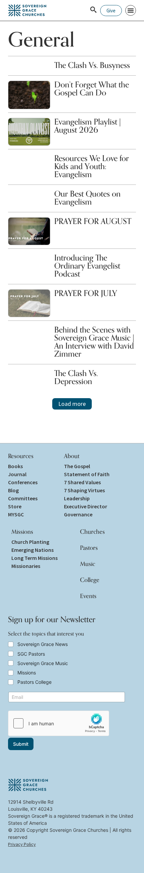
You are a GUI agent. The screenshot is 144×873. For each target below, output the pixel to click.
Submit (20, 744)
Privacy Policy (22, 844)
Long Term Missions (34, 558)
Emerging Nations (32, 550)
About (71, 455)
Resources (20, 455)
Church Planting (30, 541)
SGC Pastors (31, 654)
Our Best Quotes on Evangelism (87, 198)
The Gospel (77, 466)
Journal (17, 474)
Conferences (23, 482)
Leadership (77, 498)
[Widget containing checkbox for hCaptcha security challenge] (58, 723)
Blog (13, 490)
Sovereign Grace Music (42, 663)
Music (87, 563)
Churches (92, 531)
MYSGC (16, 514)
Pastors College (34, 682)
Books (15, 466)
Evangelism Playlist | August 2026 (87, 126)
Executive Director (85, 506)
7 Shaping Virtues (84, 490)
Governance (78, 514)
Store (14, 506)
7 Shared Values (82, 482)
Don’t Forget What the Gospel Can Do (91, 88)
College (89, 579)
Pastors (89, 547)
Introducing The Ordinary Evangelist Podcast (87, 266)
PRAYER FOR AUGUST (92, 221)
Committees (23, 498)
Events (88, 595)
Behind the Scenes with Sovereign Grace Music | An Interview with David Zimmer (94, 342)
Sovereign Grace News (42, 644)
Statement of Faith (87, 474)
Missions (22, 531)
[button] (130, 10)
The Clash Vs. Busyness (92, 65)
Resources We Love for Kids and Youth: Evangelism (91, 166)
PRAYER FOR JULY (85, 293)
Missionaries (25, 566)
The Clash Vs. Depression (76, 377)
